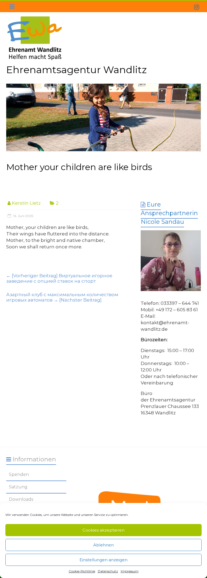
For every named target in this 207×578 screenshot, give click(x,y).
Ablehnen (103, 544)
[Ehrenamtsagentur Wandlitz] (103, 117)
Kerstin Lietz (26, 203)
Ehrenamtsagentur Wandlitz (76, 70)
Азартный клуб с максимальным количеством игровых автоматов (62, 297)
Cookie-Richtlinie (82, 571)
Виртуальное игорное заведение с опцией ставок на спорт (59, 278)
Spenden (19, 474)
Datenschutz (108, 571)
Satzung (18, 486)
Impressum (130, 571)
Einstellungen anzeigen (103, 559)
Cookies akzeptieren (103, 530)
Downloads (21, 499)
